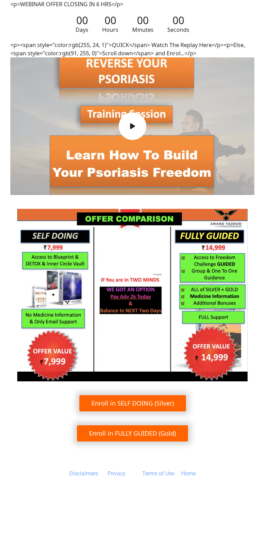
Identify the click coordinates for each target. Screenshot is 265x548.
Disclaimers (84, 473)
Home (188, 473)
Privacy (117, 473)
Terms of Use (158, 473)
